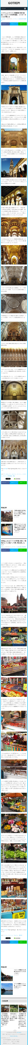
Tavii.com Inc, (14, 1036)
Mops (2, 546)
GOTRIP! (14, 3)
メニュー (3, 8)
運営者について (7, 1043)
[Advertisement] (14, 32)
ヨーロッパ (15, 18)
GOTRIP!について (5, 1038)
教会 (14, 476)
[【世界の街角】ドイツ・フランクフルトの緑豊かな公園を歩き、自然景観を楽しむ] (14, 1008)
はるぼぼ (3, 18)
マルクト (16, 935)
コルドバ (14, 474)
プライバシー (6, 1041)
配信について (16, 1043)
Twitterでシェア (14, 23)
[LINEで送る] (17, 478)
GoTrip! (5, 468)
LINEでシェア (22, 23)
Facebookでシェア (5, 23)
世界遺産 (9, 476)
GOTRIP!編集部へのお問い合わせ (11, 1039)
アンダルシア (7, 474)
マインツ (10, 935)
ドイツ (5, 935)
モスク (4, 476)
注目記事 (21, 18)
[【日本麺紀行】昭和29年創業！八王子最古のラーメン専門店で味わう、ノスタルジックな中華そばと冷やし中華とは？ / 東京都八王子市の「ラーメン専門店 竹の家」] (23, 1008)
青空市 (20, 935)
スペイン (19, 474)
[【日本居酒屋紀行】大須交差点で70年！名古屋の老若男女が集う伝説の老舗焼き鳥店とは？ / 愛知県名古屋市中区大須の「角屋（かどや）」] (5, 1008)
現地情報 (24, 546)
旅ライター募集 (15, 1041)
